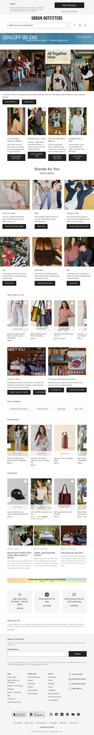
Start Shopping (69, 5)
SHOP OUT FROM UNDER (14, 226)
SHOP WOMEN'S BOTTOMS (16, 157)
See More (10, 629)
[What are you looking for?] (67, 25)
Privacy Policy (17, 723)
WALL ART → (79, 409)
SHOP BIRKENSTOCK (45, 283)
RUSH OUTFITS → (43, 409)
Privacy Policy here (19, 664)
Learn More (47, 605)
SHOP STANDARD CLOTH (78, 226)
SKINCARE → (62, 409)
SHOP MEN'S (29, 102)
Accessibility (53, 723)
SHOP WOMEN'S (11, 102)
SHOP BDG (41, 226)
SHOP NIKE (73, 283)
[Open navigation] (85, 25)
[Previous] (9, 321)
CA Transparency (41, 723)
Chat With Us (77, 688)
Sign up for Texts (79, 684)
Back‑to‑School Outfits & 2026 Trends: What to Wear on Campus (19, 555)
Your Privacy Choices (47, 727)
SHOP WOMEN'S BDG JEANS (36, 40)
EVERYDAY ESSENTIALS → (20, 409)
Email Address (12, 649)
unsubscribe (37, 664)
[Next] (84, 321)
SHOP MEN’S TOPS (77, 157)
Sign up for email (79, 679)
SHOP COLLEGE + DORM (19, 392)
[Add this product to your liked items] (25, 303)
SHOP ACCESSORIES (76, 390)
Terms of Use (29, 723)
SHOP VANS (9, 283)
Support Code (74, 723)
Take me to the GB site (69, 11)
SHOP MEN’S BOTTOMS (57, 157)
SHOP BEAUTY (56, 390)
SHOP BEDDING (41, 392)
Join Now (20, 608)
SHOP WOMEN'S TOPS (37, 155)
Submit (78, 654)
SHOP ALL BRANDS (47, 173)
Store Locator (77, 674)
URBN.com (63, 723)
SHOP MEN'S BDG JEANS (58, 40)
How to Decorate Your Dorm (72, 553)
